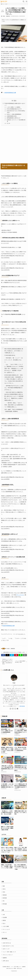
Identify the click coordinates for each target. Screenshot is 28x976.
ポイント (5, 932)
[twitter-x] (15, 709)
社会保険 (5, 917)
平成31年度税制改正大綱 (8, 625)
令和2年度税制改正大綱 (10, 92)
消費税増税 (8, 16)
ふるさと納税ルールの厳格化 (13, 107)
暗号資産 (5, 903)
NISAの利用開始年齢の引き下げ (14, 108)
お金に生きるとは (7, 942)
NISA (4, 892)
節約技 (4, 920)
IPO (3, 900)
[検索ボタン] (23, 1)
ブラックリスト (20, 594)
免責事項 (5, 957)
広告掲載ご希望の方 (6, 966)
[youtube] (17, 709)
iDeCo (4, 889)
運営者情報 (22, 706)
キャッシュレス (6, 929)
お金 (3, 648)
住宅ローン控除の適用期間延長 (14, 114)
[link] (10, 709)
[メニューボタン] (26, 1)
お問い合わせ (6, 960)
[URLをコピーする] (25, 655)
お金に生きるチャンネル (8, 945)
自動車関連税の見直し (12, 116)
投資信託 (5, 895)
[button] (3, 655)
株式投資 (5, 898)
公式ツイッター (6, 948)
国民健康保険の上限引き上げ (13, 117)
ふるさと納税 (6, 926)
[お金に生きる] (4, 1)
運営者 (15, 968)
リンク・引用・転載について (9, 951)
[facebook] (13, 709)
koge (14, 682)
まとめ (8, 123)
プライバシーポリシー (8, 954)
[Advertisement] (14, 144)
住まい (4, 923)
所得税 (4, 16)
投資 (4, 886)
